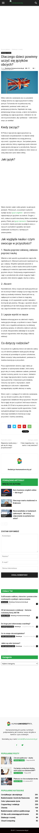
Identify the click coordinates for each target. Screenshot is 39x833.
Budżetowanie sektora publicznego (15, 811)
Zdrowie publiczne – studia (23, 758)
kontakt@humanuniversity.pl (27, 739)
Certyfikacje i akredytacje (11, 795)
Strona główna (5, 49)
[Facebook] (16, 745)
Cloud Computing (8, 821)
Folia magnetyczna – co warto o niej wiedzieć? (29, 444)
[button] (36, 3)
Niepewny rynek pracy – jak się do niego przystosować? (9, 445)
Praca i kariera (18, 773)
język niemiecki (20, 221)
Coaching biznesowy (7, 626)
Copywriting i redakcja (10, 804)
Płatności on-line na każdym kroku (26, 779)
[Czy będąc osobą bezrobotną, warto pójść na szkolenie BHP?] (6, 771)
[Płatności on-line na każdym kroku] (6, 781)
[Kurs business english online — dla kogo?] (6, 492)
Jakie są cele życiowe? (10, 643)
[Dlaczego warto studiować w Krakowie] (6, 503)
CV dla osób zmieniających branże (15, 814)
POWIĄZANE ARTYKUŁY (13, 480)
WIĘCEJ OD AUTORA (11, 484)
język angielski (17, 213)
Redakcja (18, 626)
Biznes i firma (5, 615)
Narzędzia (4, 602)
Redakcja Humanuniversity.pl (14, 68)
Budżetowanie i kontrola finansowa (15, 798)
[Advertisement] (19, 26)
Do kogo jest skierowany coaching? (15, 624)
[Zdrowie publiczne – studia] (6, 760)
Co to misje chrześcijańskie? (13, 633)
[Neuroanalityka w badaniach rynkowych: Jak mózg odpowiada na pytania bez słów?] (6, 513)
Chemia (4, 808)
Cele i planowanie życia (8, 636)
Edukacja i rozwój (6, 53)
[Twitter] (22, 745)
